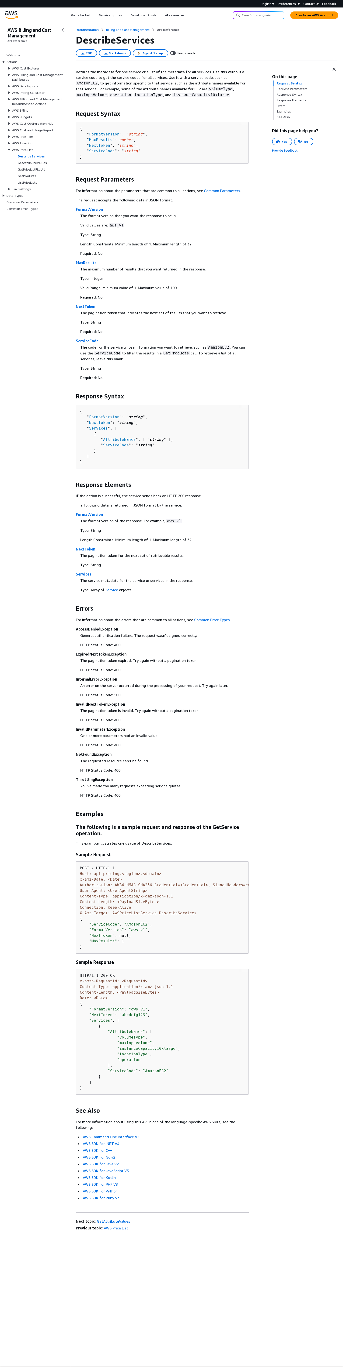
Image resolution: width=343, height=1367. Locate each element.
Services (98, 428)
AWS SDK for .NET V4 (101, 1143)
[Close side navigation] (63, 30)
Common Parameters (222, 190)
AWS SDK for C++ (97, 1150)
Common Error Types (212, 619)
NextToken (99, 145)
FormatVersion (104, 134)
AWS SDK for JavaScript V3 (106, 1170)
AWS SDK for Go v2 (99, 1157)
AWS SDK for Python (100, 1191)
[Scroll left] (67, 15)
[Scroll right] (188, 15)
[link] (168, 29)
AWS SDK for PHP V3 (100, 1184)
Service (111, 589)
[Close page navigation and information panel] (334, 69)
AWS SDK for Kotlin (99, 1177)
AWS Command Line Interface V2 (111, 1136)
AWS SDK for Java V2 (101, 1164)
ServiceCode (102, 151)
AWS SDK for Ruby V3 (101, 1198)
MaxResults (100, 140)
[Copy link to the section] (72, 113)
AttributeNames (119, 439)
